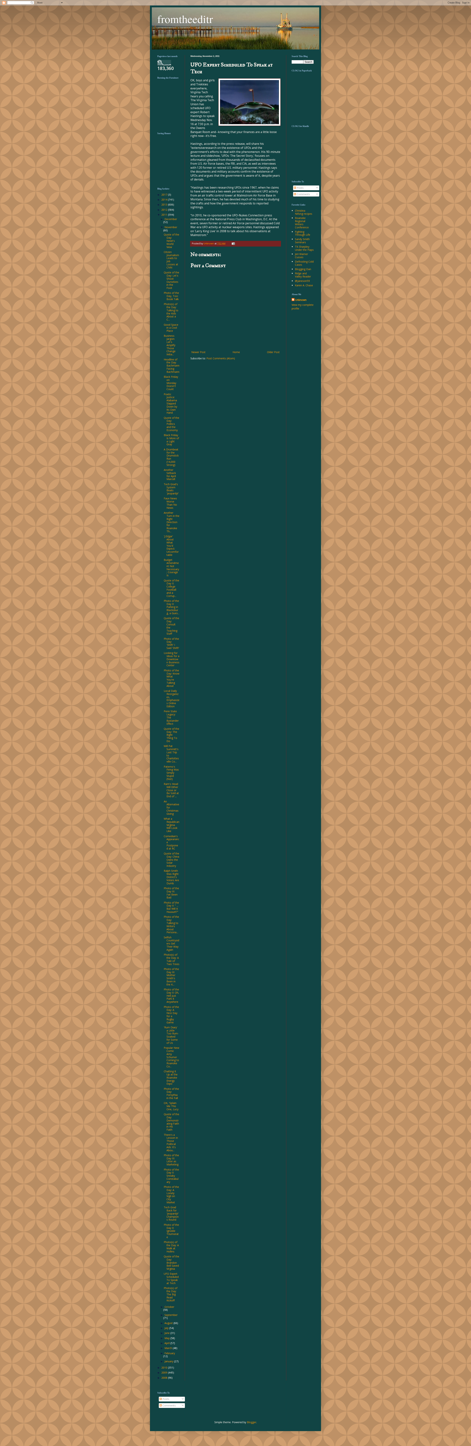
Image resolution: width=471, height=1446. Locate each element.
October (169, 1307)
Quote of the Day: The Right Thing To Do (171, 735)
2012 (164, 209)
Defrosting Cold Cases (304, 263)
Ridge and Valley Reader (303, 275)
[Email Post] (233, 243)
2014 (164, 199)
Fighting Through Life (302, 233)
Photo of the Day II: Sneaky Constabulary (171, 1176)
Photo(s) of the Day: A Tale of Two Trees (171, 959)
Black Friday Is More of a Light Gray (171, 439)
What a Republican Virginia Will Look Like (171, 825)
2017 (164, 194)
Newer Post (198, 352)
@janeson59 (302, 281)
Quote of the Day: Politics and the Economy (171, 424)
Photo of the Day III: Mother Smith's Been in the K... (171, 976)
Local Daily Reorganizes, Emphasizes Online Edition (171, 698)
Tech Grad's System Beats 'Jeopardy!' (171, 488)
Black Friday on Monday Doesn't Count (171, 383)
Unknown (301, 300)
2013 (164, 204)
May (167, 1338)
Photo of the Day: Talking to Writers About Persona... (171, 924)
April (167, 1343)
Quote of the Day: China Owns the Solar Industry (171, 860)
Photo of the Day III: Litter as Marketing (171, 1159)
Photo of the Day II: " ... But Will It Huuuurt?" (171, 907)
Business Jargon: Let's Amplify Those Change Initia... (170, 345)
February (169, 1353)
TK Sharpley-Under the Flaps (304, 248)
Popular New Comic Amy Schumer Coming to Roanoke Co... (171, 1057)
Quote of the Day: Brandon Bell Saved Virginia (171, 1262)
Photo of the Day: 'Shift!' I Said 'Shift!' (171, 643)
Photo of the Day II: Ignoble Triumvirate (171, 1231)
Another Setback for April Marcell (170, 474)
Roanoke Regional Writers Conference (302, 222)
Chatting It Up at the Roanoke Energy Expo (171, 1077)
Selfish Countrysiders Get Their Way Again (171, 943)
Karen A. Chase (304, 285)
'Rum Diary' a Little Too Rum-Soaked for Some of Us (171, 1035)
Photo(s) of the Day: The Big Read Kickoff (170, 1294)
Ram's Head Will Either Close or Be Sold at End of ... (171, 790)
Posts (300, 188)
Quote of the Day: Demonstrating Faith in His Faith (171, 1121)
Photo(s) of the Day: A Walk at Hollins (171, 1246)
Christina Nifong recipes (303, 212)
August (168, 1323)
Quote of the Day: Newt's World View (171, 241)
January (169, 1361)
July (166, 1328)
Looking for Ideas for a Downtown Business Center (171, 659)
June (167, 1333)
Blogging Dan (303, 269)
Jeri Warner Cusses (301, 255)
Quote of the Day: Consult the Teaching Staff (171, 625)
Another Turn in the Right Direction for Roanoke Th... (171, 522)
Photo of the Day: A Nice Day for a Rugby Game (171, 1014)
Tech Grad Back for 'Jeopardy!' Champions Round (171, 1213)
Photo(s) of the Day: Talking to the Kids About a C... (171, 311)
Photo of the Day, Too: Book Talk (171, 296)
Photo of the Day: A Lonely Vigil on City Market (171, 1194)
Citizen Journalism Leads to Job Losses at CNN (171, 259)
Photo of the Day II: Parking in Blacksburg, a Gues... (171, 607)
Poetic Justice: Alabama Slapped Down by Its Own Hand (170, 403)
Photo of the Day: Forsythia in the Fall (171, 1093)
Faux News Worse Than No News (170, 503)
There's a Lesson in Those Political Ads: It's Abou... (171, 1142)
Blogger (251, 1422)
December (170, 219)
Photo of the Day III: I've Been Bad (171, 892)
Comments (303, 194)
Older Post (273, 352)
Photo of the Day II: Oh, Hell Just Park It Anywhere (171, 995)
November (170, 227)
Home (236, 352)
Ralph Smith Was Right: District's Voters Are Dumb (171, 877)
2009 (164, 1372)
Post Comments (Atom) (220, 358)
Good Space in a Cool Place (171, 328)
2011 (164, 214)
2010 (164, 1367)
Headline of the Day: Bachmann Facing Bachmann (171, 366)
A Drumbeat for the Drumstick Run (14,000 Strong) (171, 457)
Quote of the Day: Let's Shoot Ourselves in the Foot (171, 280)
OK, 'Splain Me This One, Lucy (171, 1106)
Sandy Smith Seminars (302, 240)
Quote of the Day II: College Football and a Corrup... (171, 588)
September (171, 1315)
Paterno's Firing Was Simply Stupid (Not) (171, 773)
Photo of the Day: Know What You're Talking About (171, 678)
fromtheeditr (185, 18)
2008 (164, 1377)
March (168, 1348)
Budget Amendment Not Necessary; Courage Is (171, 567)
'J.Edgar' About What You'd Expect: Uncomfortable (171, 545)
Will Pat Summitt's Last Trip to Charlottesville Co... (171, 753)
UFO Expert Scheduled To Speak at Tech (171, 1278)
